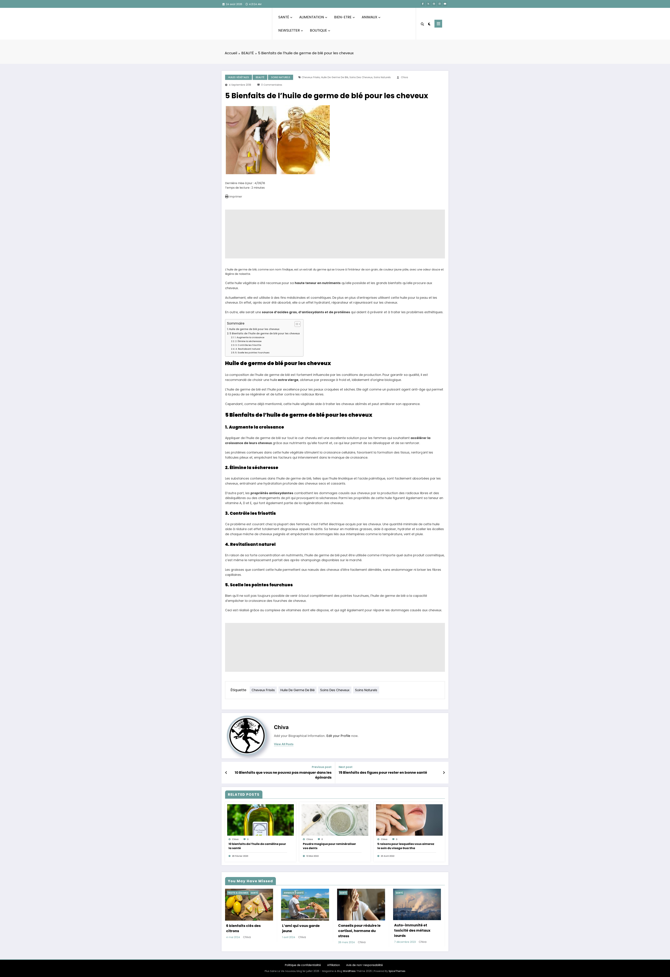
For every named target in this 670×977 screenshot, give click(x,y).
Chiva (404, 77)
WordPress (349, 971)
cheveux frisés (311, 77)
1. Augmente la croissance (249, 337)
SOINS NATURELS (280, 77)
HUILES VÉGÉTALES (238, 77)
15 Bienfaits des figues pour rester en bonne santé (383, 772)
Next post (345, 767)
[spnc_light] (429, 24)
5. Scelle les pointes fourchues (252, 352)
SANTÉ (283, 17)
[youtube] (445, 4)
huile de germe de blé (334, 77)
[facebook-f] (423, 4)
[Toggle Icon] (438, 24)
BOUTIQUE (318, 30)
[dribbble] (434, 4)
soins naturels (382, 77)
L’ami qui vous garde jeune (301, 928)
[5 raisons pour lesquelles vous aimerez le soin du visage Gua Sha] (409, 820)
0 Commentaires (271, 85)
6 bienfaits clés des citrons (243, 928)
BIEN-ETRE (343, 17)
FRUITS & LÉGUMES (238, 892)
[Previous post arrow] (226, 772)
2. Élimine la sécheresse (248, 341)
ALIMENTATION (311, 17)
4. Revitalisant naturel (247, 349)
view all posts (283, 744)
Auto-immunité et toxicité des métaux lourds (412, 930)
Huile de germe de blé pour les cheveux (254, 329)
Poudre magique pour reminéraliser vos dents (329, 846)
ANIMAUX (369, 17)
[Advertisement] (329, 234)
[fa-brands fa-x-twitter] (428, 4)
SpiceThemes (397, 971)
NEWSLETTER (289, 30)
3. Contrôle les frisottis (248, 345)
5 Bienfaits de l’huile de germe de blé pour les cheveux (265, 333)
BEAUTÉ (260, 77)
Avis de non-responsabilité (364, 965)
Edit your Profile (338, 736)
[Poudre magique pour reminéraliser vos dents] (335, 820)
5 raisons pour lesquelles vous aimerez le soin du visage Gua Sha (405, 846)
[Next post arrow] (444, 772)
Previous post (322, 767)
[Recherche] (422, 23)
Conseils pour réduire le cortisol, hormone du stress (359, 930)
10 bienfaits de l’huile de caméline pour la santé (257, 846)
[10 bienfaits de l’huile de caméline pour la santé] (260, 820)
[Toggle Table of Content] (296, 324)
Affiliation (333, 965)
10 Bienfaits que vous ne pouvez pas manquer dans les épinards (283, 775)
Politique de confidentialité (303, 965)
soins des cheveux (361, 77)
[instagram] (439, 4)
